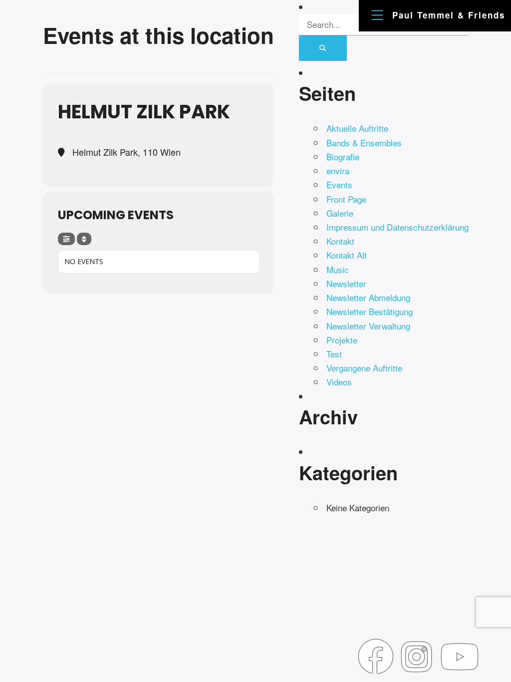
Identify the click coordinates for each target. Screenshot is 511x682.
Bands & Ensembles (364, 142)
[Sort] (84, 239)
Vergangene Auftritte (364, 367)
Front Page (346, 199)
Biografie (342, 156)
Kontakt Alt (346, 255)
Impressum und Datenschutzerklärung (397, 227)
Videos (339, 381)
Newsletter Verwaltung (368, 326)
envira (337, 170)
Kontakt (340, 241)
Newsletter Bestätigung (369, 311)
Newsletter (346, 283)
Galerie (339, 213)
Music (337, 269)
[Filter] (66, 239)
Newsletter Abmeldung (368, 297)
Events (339, 184)
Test (334, 353)
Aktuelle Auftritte (357, 128)
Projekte (341, 340)
